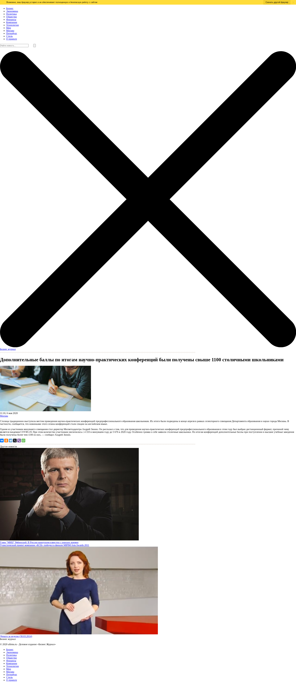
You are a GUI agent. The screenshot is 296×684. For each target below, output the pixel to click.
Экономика (12, 11)
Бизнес (9, 8)
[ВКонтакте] (2, 440)
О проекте (11, 39)
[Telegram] (10, 440)
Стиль (9, 36)
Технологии (12, 25)
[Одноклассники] (6, 440)
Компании (11, 22)
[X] (15, 440)
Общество (11, 16)
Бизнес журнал (8, 349)
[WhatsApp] (23, 440)
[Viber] (19, 440)
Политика (11, 14)
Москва (10, 30)
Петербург (11, 33)
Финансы (11, 19)
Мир (8, 28)
